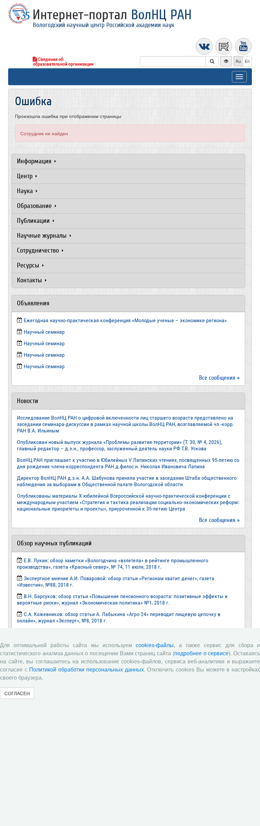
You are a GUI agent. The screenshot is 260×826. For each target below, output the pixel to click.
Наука (26, 191)
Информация (35, 161)
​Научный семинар (44, 332)
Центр (25, 176)
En (247, 61)
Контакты (30, 280)
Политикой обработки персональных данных (86, 669)
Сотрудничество (39, 250)
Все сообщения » (219, 377)
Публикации (34, 221)
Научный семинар (44, 355)
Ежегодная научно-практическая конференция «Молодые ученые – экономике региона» (125, 320)
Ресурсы (29, 265)
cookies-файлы (155, 645)
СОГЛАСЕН (17, 693)
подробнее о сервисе (201, 653)
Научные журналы (42, 235)
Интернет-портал (112, 15)
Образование (35, 206)
